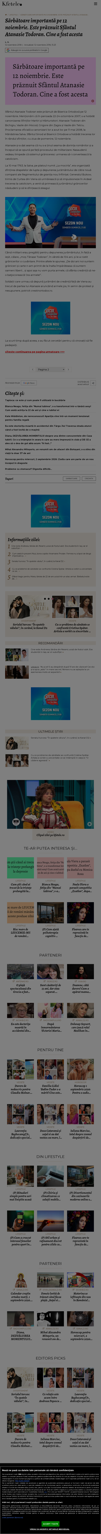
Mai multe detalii (22, 1481)
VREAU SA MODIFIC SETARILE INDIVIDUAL (50, 1529)
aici (45, 1492)
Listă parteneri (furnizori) (12, 1517)
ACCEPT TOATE (50, 1524)
